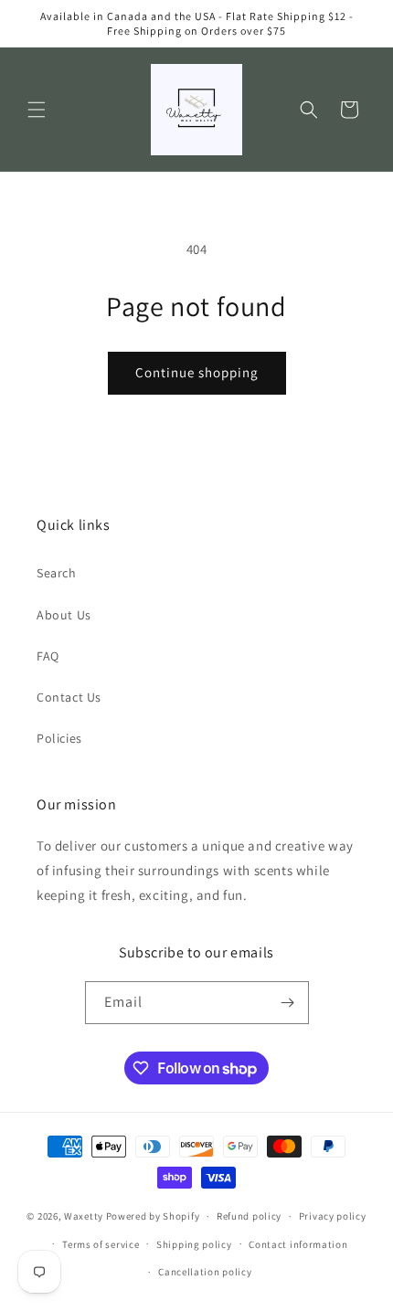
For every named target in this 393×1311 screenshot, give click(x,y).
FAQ (48, 656)
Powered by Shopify (153, 1216)
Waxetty (83, 1216)
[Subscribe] (288, 1002)
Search (57, 573)
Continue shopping (197, 372)
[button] (36, 110)
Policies (59, 738)
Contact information (298, 1244)
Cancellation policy (204, 1271)
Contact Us (69, 697)
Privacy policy (332, 1216)
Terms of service (100, 1244)
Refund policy (249, 1216)
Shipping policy (194, 1244)
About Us (64, 615)
